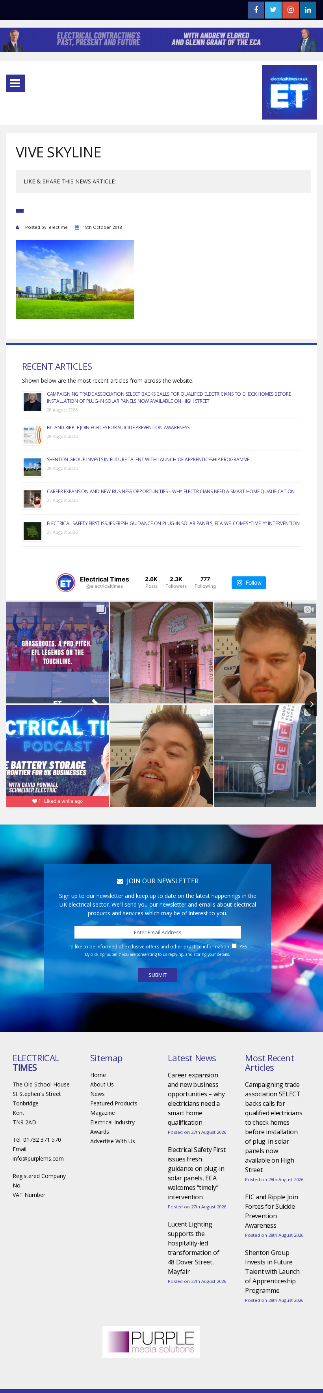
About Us (102, 1084)
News (97, 1094)
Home (98, 1075)
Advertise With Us (112, 1141)
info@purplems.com (38, 1158)
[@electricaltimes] (66, 583)
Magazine (102, 1112)
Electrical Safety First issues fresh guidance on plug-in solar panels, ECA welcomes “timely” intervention (173, 523)
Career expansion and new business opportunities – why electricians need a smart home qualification (171, 491)
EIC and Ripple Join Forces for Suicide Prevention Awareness (118, 427)
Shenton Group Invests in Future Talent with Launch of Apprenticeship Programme (148, 459)
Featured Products (113, 1103)
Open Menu (15, 83)
